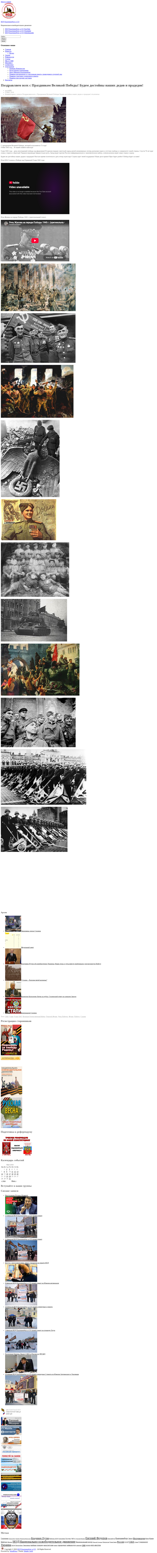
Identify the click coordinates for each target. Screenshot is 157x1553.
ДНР (72, 1538)
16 (7, 1174)
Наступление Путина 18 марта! (16, 1195)
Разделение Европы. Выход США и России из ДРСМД (25, 1354)
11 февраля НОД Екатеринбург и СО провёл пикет (23, 1239)
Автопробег (12, 1538)
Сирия (136, 1542)
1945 (7, 1016)
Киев (147, 1538)
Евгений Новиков (80, 1538)
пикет (56, 1545)
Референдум (9, 57)
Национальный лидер (84, 1542)
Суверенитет (143, 1542)
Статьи (7, 59)
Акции (7, 55)
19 (15, 1174)
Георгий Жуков (51, 1016)
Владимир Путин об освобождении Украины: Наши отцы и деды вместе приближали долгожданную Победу (61, 964)
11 (12, 1172)
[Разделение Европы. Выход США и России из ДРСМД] (21, 1372)
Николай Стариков (97, 1542)
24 (10, 1176)
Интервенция (139, 1538)
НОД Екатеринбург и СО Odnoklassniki (19, 33)
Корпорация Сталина (29, 1013)
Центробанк (19, 1545)
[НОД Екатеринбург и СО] (2, 1549)
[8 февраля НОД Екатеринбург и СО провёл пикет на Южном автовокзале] (21, 1305)
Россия (120, 1542)
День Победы (63, 1016)
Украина (6, 1545)
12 (15, 1172)
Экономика (26, 1545)
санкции (78, 1545)
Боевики (18, 1538)
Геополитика (61, 1538)
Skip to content (6, 2)
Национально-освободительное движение (47, 1541)
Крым (151, 1538)
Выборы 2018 (53, 1538)
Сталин (83, 1016)
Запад (130, 1538)
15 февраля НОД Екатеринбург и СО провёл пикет (23, 1216)
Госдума (68, 1538)
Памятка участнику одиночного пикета (23, 76)
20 (17, 1174)
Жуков (71, 1016)
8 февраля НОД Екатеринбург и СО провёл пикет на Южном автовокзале (32, 1283)
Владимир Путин (40, 1538)
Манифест (9, 63)
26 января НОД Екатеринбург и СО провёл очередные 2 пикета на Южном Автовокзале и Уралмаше (42, 1374)
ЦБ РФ (13, 1545)
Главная (8, 49)
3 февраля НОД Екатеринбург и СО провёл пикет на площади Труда (30, 1330)
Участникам (9, 67)
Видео (11, 53)
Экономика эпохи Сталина (31, 931)
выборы (33, 1545)
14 (2, 1174)
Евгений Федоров (96, 1538)
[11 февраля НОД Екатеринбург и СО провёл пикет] (21, 1261)
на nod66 (8, 90)
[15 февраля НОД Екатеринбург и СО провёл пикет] (21, 1237)
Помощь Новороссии (17, 68)
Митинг (9, 1542)
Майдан (4, 1542)
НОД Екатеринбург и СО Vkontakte (18, 31)
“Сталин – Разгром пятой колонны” (34, 980)
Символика (9, 65)
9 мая (11, 1016)
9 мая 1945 (18, 1016)
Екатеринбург (121, 1538)
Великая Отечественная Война (34, 1016)
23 (7, 1176)
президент (62, 1545)
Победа (77, 1016)
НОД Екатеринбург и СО (10, 22)
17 (10, 1174)
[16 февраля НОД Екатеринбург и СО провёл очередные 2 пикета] (21, 1328)
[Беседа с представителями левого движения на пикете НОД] (21, 1281)
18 (12, 1174)
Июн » (14, 1181)
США (131, 1542)
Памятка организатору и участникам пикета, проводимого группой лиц (35, 74)
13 (17, 1172)
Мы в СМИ (9, 61)
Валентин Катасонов (25, 1538)
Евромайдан (111, 1538)
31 (10, 1179)
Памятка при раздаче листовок (20, 78)
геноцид (40, 1545)
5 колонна (5, 1538)
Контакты (8, 80)
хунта (88, 1545)
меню (3, 41)
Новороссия (106, 1542)
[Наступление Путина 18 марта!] (21, 1214)
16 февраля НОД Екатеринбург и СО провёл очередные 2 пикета (29, 1307)
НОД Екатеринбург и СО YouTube (17, 29)
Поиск (4, 39)
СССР (126, 1542)
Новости (8, 51)
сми (83, 1545)
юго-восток (96, 1545)
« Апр (3, 1181)
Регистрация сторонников (18, 70)
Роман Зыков (113, 1542)
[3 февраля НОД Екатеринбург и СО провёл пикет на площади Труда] (21, 1352)
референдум (71, 1545)
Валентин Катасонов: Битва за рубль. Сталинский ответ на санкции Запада (48, 996)
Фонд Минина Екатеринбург (20, 72)
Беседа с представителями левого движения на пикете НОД (27, 1263)
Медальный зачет (27, 947)
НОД (16, 1541)
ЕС (75, 1538)
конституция (48, 1545)
